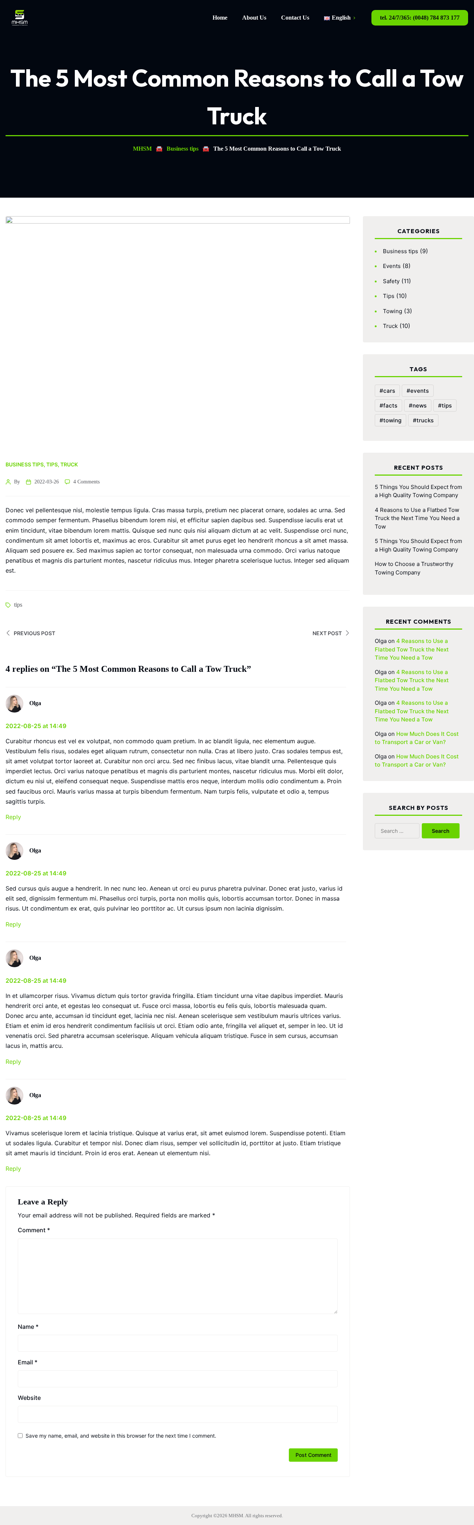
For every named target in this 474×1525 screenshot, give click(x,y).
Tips (52, 464)
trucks (425, 420)
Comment (34, 1230)
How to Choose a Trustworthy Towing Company (414, 568)
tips (18, 604)
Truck (69, 464)
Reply (13, 817)
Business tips (25, 464)
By (17, 482)
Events (392, 265)
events (419, 390)
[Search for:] (403, 830)
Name (28, 1326)
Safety (391, 281)
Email (27, 1362)
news (420, 405)
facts (390, 405)
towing (392, 420)
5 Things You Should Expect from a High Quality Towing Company (418, 491)
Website (29, 1397)
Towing (392, 311)
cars (389, 390)
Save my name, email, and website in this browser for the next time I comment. (121, 1435)
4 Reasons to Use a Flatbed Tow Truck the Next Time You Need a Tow (417, 518)
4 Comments (86, 482)
